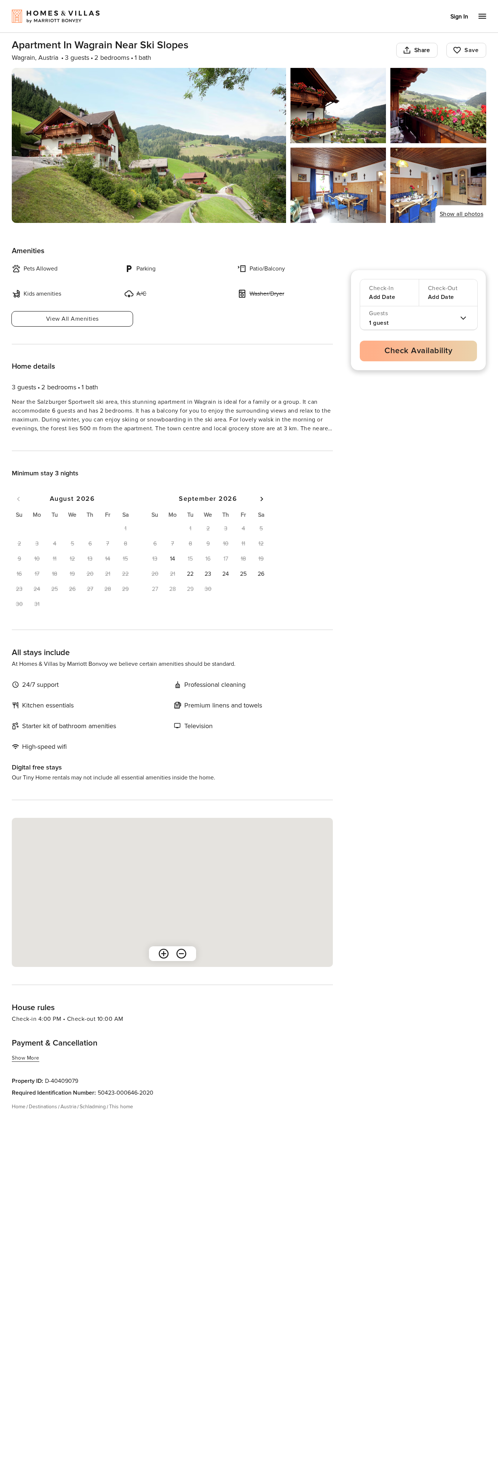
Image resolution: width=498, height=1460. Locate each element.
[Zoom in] (164, 967)
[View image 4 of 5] (338, 185)
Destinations (43, 1120)
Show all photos (462, 214)
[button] (172, 572)
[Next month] (261, 512)
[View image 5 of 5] (438, 185)
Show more (25, 442)
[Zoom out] (181, 967)
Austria (68, 1120)
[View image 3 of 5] (438, 105)
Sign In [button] (459, 16)
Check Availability (418, 351)
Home (18, 1120)
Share (422, 50)
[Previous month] (18, 512)
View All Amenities (72, 319)
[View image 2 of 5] (338, 105)
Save (471, 50)
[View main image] (149, 145)
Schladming (93, 1120)
